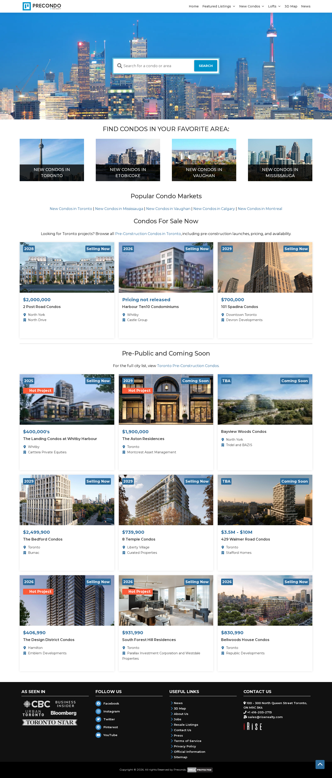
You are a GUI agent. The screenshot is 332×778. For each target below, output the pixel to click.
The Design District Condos (49, 640)
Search (206, 66)
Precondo (180, 769)
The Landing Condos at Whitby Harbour (60, 439)
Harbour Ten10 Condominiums (150, 307)
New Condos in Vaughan (168, 209)
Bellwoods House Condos (245, 640)
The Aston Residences (143, 439)
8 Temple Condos (138, 539)
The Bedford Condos (43, 539)
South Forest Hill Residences (149, 640)
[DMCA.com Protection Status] (200, 769)
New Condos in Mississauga (119, 209)
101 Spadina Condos (239, 307)
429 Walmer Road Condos (245, 539)
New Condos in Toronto (71, 209)
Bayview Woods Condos (244, 431)
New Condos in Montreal (260, 209)
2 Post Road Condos (42, 307)
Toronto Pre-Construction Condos (188, 366)
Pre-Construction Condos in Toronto (148, 234)
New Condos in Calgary (214, 209)
